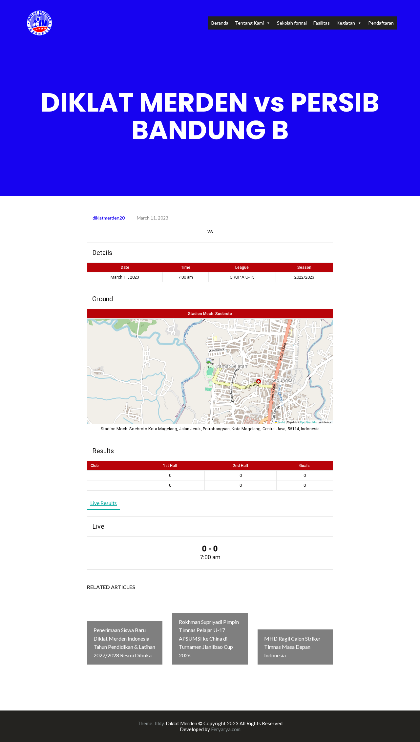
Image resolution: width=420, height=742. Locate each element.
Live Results (103, 503)
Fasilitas (321, 23)
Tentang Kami (249, 23)
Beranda (219, 23)
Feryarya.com (226, 729)
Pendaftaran (381, 23)
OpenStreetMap (308, 422)
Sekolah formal (292, 23)
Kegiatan (345, 23)
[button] (210, 364)
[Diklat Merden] (39, 22)
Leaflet (281, 422)
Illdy (159, 723)
